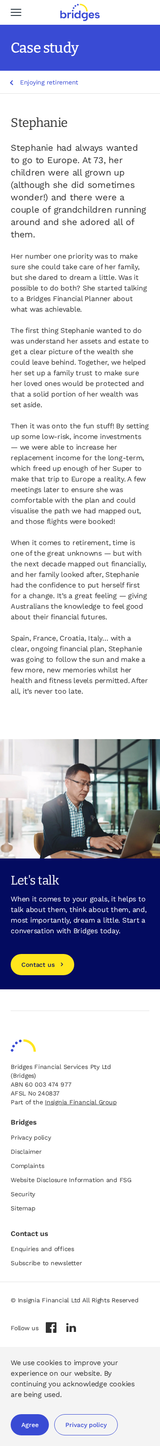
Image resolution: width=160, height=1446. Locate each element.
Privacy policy (85, 1424)
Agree (29, 1424)
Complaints (27, 1165)
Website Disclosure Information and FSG (71, 1179)
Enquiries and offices (42, 1248)
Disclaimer (26, 1151)
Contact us (38, 964)
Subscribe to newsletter (46, 1263)
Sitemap (23, 1208)
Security (23, 1194)
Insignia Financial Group (80, 1102)
